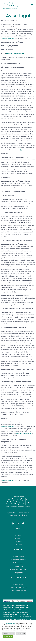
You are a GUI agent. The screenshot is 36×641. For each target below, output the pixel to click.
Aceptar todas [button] (8, 636)
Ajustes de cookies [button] (9, 633)
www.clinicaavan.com (8, 480)
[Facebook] (13, 523)
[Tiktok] (23, 523)
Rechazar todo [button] (21, 633)
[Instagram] (18, 523)
